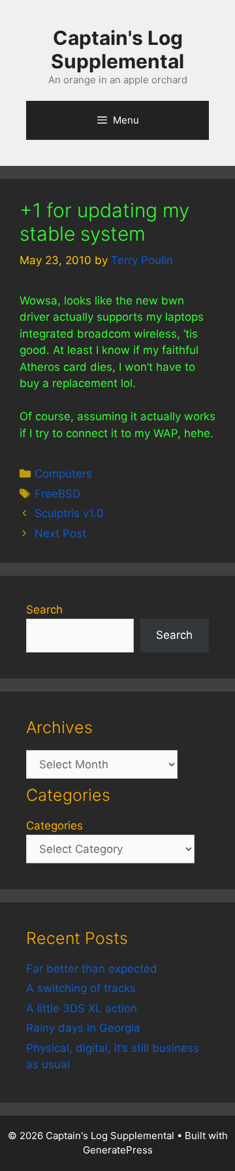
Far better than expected (91, 968)
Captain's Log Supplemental (117, 49)
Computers (63, 473)
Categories (54, 825)
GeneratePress (118, 1150)
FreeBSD (57, 493)
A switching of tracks (81, 988)
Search (44, 609)
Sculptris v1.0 (69, 513)
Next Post (60, 533)
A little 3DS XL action (81, 1008)
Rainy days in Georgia (83, 1027)
